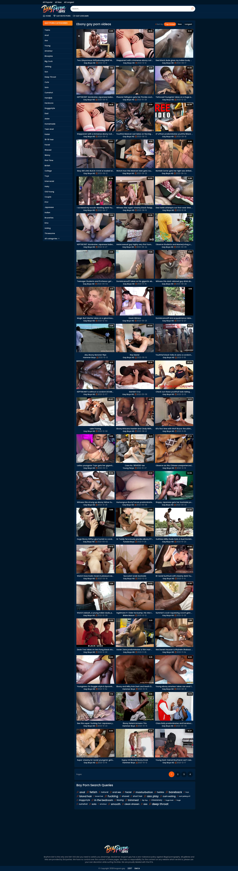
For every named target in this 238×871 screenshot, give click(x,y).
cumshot (83, 804)
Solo (47, 87)
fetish (93, 792)
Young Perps (128, 468)
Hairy (47, 186)
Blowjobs (49, 56)
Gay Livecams (82, 16)
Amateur (49, 51)
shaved (125, 796)
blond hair (85, 796)
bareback (175, 792)
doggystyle (84, 800)
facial (128, 792)
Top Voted (170, 24)
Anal (47, 35)
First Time (49, 160)
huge (179, 800)
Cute (47, 82)
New (180, 24)
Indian (47, 212)
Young (47, 45)
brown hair (99, 796)
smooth (115, 804)
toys (187, 792)
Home (48, 16)
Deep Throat (50, 77)
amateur (103, 804)
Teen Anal (49, 129)
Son (46, 72)
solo (94, 804)
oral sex (116, 792)
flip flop (145, 800)
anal (82, 792)
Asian (47, 118)
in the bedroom (103, 800)
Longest (188, 24)
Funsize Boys (128, 541)
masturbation (144, 792)
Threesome (50, 233)
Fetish (47, 134)
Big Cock (49, 61)
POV (46, 202)
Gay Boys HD (89, 63)
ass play (153, 796)
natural (104, 792)
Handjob (48, 98)
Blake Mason (128, 615)
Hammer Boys (89, 357)
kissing (120, 800)
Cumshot (49, 92)
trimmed (133, 800)
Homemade (50, 124)
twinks (160, 792)
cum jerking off (184, 796)
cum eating (169, 796)
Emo (46, 223)
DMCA (137, 868)
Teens (47, 30)
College (48, 171)
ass (145, 804)
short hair (137, 796)
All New (58, 2)
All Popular (48, 2)
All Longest (69, 2)
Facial (47, 144)
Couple (48, 197)
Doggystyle (50, 108)
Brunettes (49, 217)
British (47, 165)
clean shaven (132, 804)
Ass (46, 40)
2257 (130, 868)
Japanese (49, 207)
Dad (46, 113)
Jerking (48, 66)
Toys (47, 176)
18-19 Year (49, 139)
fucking (113, 796)
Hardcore (49, 103)
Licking (48, 228)
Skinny (47, 155)
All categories (51, 238)
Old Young (49, 191)
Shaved (48, 150)
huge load (169, 800)
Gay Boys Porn (63, 16)
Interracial (49, 181)
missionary (156, 800)
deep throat (160, 804)
